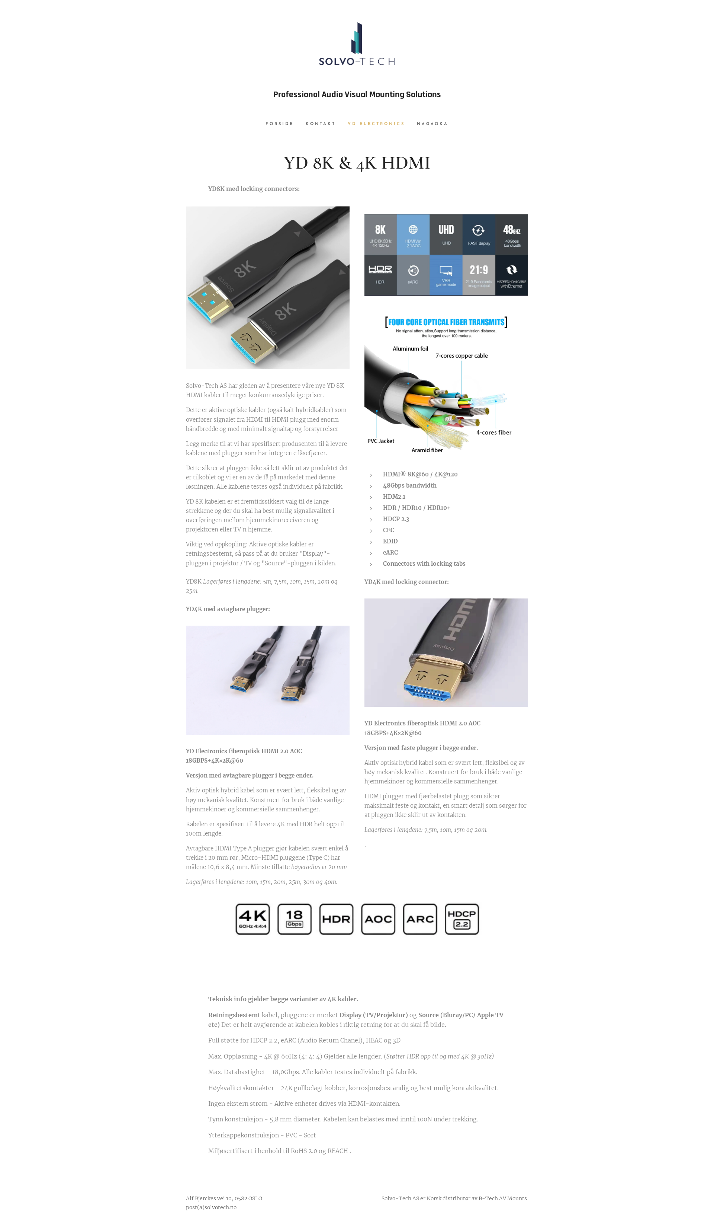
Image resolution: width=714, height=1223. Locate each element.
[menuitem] (283, 124)
